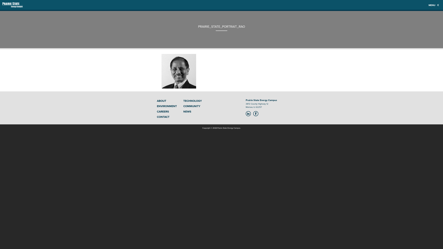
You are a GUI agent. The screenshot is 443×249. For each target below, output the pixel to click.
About (161, 101)
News (187, 111)
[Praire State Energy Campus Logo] (10, 4)
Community (191, 106)
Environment (167, 106)
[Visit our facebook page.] (255, 113)
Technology (192, 101)
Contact (163, 117)
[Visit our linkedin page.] (248, 113)
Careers (163, 111)
